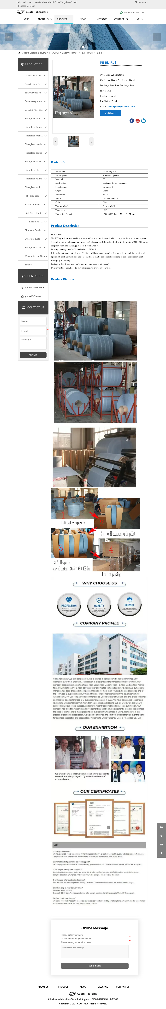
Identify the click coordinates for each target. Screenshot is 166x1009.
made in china (63, 999)
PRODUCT (54, 53)
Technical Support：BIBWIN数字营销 (89, 999)
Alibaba (52, 999)
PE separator (87, 53)
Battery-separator (70, 53)
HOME (43, 53)
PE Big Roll (101, 53)
